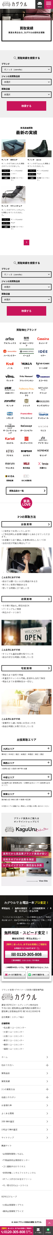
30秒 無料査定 (25, 1121)
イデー (43, 355)
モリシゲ (43, 455)
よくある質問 (25, 1113)
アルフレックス (10, 343)
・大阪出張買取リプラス (13, 1205)
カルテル (9, 443)
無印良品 (26, 468)
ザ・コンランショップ (9, 431)
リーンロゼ (43, 368)
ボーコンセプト (26, 430)
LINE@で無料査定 (25, 1129)
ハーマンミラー (10, 355)
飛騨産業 (9, 480)
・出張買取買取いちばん (13, 1154)
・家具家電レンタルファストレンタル (19, 1173)
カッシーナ (43, 343)
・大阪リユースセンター (13, 1036)
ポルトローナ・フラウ (26, 394)
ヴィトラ (9, 380)
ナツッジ (43, 393)
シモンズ (9, 418)
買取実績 (25, 1081)
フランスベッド (26, 418)
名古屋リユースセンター (17, 179)
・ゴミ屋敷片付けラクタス (13, 1166)
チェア (39, 173)
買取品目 (25, 1073)
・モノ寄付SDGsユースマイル (15, 1185)
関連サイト (6, 1145)
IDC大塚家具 (26, 480)
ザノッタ (9, 405)
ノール (10, 368)
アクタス (9, 455)
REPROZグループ (9, 1196)
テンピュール (43, 418)
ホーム (25, 1057)
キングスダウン (43, 405)
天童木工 (43, 468)
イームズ (26, 355)
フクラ (26, 368)
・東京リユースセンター (13, 1040)
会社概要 (5, 1017)
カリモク (26, 455)
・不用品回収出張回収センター (16, 1160)
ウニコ (43, 430)
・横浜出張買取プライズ (13, 1211)
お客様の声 (25, 1105)
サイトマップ (25, 1137)
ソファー (13, 173)
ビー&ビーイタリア (26, 344)
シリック (26, 405)
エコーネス (43, 380)
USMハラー (9, 393)
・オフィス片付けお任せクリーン (17, 1179)
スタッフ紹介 (18, 1017)
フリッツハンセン (26, 380)
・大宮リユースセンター (13, 1031)
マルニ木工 (9, 468)
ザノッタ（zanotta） (17, 170)
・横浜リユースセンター (13, 1044)
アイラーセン (43, 443)
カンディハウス (26, 443)
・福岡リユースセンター (13, 1048)
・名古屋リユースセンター (14, 1027)
